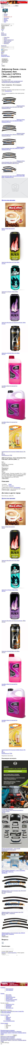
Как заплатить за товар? (11, 999)
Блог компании (9, 990)
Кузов (9, 82)
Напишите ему (8, 91)
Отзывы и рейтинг (10, 1000)
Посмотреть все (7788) (7, 455)
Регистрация (4, 55)
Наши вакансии (9, 988)
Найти (3, 26)
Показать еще (5, 936)
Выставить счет (9, 1007)
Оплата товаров (4, 1023)
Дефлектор (11, 485)
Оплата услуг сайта (5, 1014)
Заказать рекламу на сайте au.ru (9, 982)
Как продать (9, 995)
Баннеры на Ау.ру (10, 1004)
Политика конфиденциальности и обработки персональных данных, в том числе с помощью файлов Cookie (13, 1033)
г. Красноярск (5, 81)
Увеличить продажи (10, 997)
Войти (2, 52)
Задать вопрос (5, 465)
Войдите (4, 952)
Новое (10, 484)
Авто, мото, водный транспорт (15, 81)
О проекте (3, 987)
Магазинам (8, 1006)
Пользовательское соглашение (8, 1030)
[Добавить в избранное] (2, 467)
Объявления (9, 1005)
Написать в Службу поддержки (8, 1036)
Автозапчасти (5, 82)
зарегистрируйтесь (12, 952)
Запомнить (5, 49)
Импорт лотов (9, 998)
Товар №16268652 (15, 82)
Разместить (3, 33)
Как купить (8, 994)
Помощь (2, 993)
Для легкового (17, 487)
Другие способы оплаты (9, 1020)
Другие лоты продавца (8, 200)
